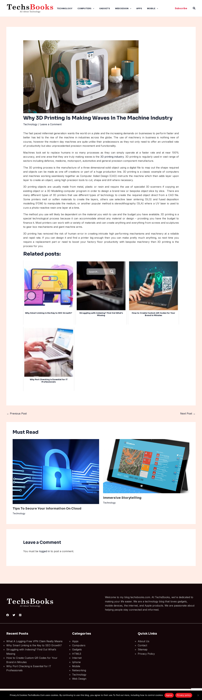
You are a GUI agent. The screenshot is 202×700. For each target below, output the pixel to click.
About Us (143, 641)
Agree (169, 695)
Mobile (151, 8)
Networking (79, 670)
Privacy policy (184, 695)
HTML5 (76, 653)
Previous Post (17, 413)
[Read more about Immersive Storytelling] (146, 466)
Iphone (76, 662)
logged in (44, 551)
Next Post (187, 413)
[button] (92, 8)
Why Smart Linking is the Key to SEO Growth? (34, 645)
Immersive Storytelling (122, 498)
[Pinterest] (20, 615)
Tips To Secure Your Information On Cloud (47, 508)
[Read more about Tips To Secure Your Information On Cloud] (56, 471)
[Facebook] (7, 615)
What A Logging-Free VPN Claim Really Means (34, 641)
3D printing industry (112, 156)
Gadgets (104, 8)
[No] (198, 695)
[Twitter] (14, 615)
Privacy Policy (146, 653)
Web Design (121, 8)
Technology (64, 8)
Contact (142, 645)
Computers (84, 8)
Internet (77, 657)
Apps (139, 8)
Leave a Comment (51, 124)
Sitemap (142, 649)
